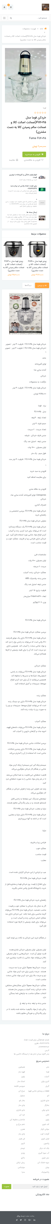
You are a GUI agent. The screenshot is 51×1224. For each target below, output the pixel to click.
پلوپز (23, 1076)
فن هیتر (22, 1138)
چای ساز (22, 1105)
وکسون (46, 1143)
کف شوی (45, 1124)
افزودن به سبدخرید (33, 154)
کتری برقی (45, 1081)
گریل (47, 1086)
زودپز (23, 1153)
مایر (47, 1067)
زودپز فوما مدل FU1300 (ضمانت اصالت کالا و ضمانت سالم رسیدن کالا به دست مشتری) (13, 266)
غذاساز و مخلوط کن (17, 1119)
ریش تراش (20, 1162)
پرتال (18, 1216)
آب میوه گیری (43, 1153)
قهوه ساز (21, 1071)
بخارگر (47, 1105)
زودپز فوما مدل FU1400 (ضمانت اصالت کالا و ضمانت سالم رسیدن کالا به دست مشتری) (37, 266)
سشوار (22, 1095)
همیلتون (21, 1067)
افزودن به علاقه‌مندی (32, 160)
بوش (47, 1167)
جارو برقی (45, 1110)
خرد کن (22, 1114)
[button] (10, 7)
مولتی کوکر (45, 1129)
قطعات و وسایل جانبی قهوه (38, 1090)
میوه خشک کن (43, 1162)
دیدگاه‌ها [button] (28, 285)
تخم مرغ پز (20, 1124)
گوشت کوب (44, 1133)
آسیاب (46, 1076)
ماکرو (23, 1157)
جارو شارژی (45, 1100)
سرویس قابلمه (19, 1086)
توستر (23, 1148)
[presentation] (46, 75)
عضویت (6, 1186)
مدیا (23, 1172)
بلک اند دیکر (44, 1148)
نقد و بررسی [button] (42, 285)
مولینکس (21, 1167)
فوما (47, 1071)
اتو (48, 1095)
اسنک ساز (21, 1081)
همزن (23, 1129)
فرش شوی (45, 1138)
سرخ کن (22, 1090)
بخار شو (22, 1100)
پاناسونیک (45, 1172)
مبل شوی (45, 1157)
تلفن (47, 1114)
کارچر (23, 1143)
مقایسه (12, 160)
